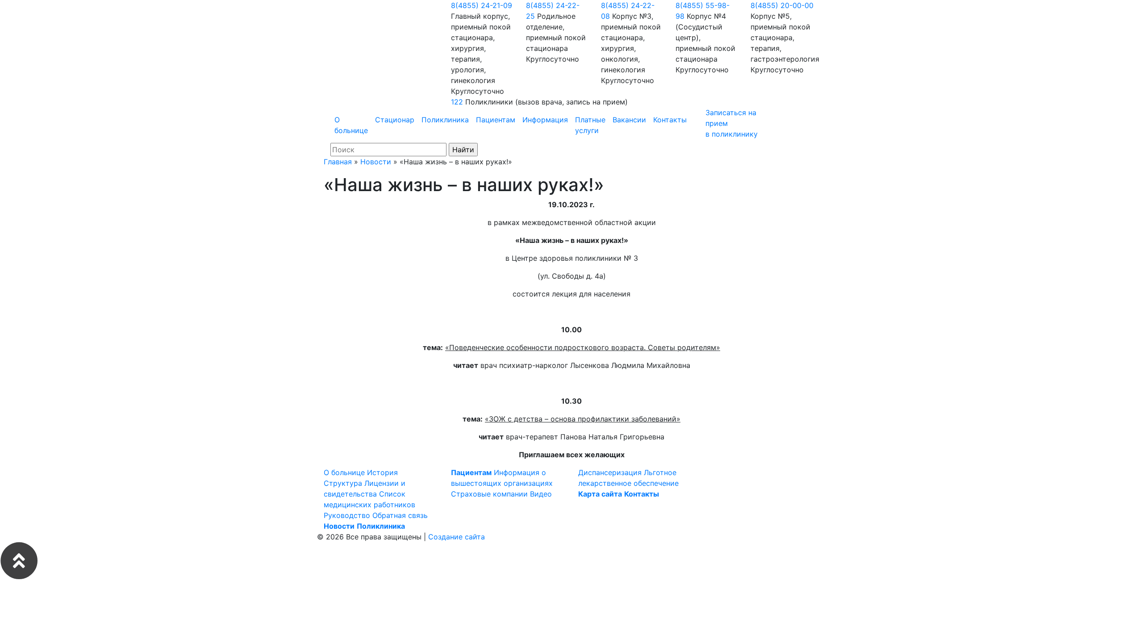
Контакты (670, 119)
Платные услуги (590, 125)
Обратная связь (400, 515)
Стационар (394, 119)
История (382, 472)
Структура (343, 483)
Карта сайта (600, 493)
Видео (541, 493)
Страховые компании (489, 493)
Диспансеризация (610, 472)
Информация (545, 119)
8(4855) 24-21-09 (481, 5)
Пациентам (495, 119)
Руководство (347, 515)
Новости (375, 161)
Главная (338, 161)
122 (457, 101)
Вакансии (629, 119)
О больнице (351, 125)
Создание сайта (456, 536)
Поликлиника (445, 119)
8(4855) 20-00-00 (782, 5)
